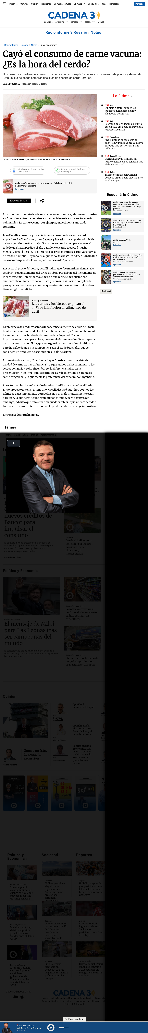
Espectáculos (115, 156)
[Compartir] (42, 201)
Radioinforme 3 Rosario (67, 32)
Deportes (13, 4)
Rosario (88, 22)
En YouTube (93, 4)
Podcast (106, 291)
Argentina (60, 22)
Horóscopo (114, 4)
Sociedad (114, 105)
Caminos (24, 4)
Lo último (122, 96)
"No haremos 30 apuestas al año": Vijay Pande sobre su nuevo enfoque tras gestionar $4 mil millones (124, 144)
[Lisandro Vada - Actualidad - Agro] (106, 242)
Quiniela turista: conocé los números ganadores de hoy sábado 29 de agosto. (120, 110)
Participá (139, 4)
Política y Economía (40, 300)
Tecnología (114, 137)
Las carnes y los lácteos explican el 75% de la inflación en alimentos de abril (59, 307)
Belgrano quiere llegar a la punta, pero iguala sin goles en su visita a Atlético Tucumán (124, 126)
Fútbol (112, 121)
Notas (96, 32)
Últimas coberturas (62, 4)
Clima (104, 4)
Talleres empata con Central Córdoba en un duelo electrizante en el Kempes (124, 177)
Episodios (19, 189)
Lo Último (48, 22)
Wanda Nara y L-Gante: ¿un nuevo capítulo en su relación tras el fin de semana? (124, 161)
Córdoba (74, 22)
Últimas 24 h (79, 4)
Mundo (101, 22)
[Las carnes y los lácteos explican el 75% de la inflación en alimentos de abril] (16, 306)
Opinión (34, 4)
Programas (46, 4)
